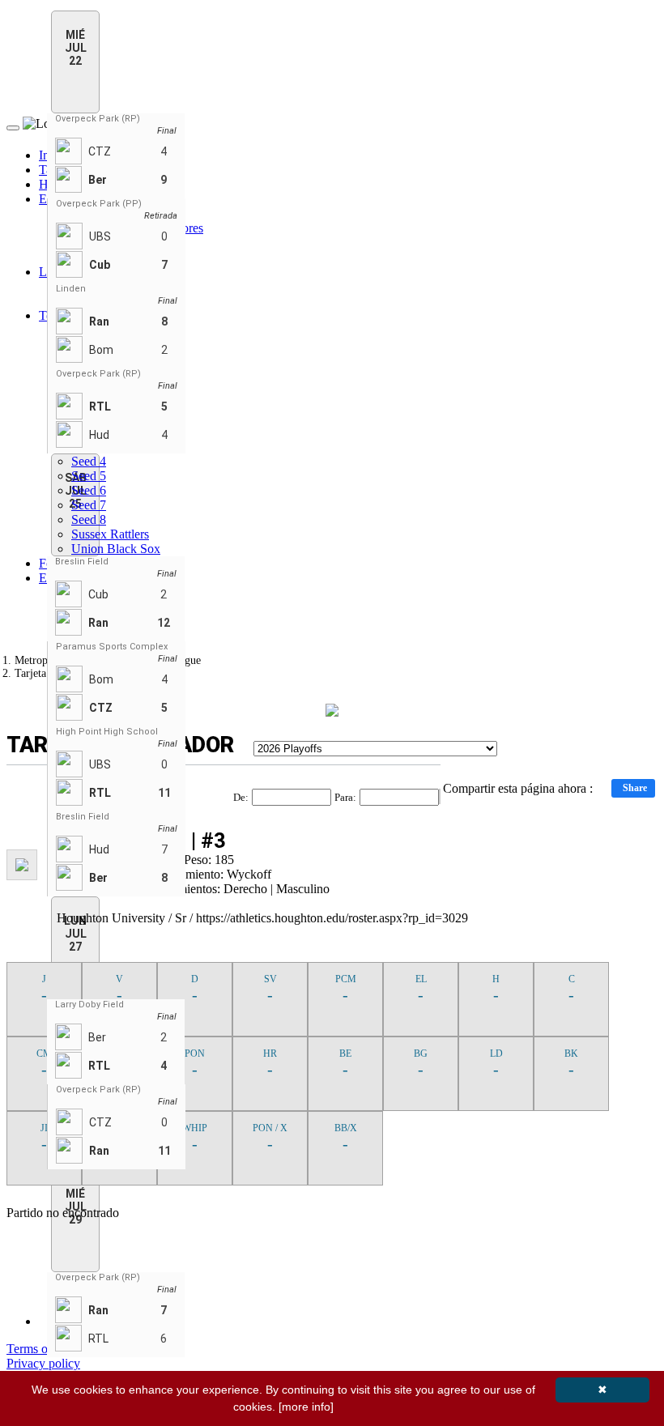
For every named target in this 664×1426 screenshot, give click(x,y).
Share (635, 788)
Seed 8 (88, 519)
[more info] (306, 1406)
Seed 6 (88, 490)
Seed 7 (88, 505)
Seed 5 (88, 476)
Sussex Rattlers (110, 534)
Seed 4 (88, 461)
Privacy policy (43, 1363)
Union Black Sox (115, 549)
